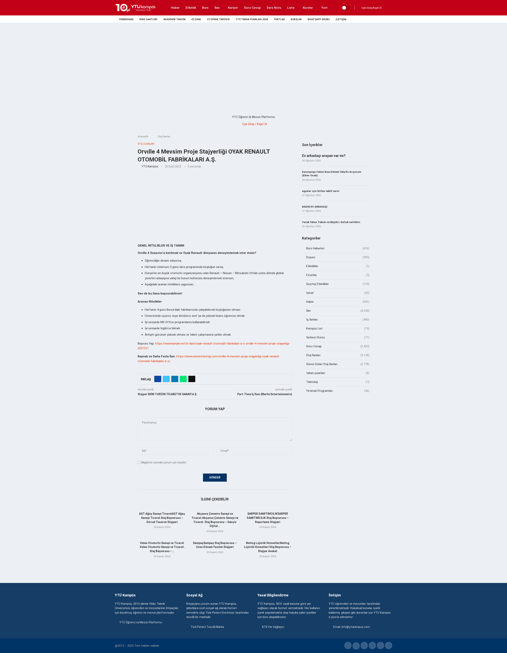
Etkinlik (191, 7)
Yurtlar (279, 19)
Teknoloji (337, 382)
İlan (217, 7)
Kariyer (233, 7)
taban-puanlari (337, 373)
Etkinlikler (337, 266)
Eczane (196, 19)
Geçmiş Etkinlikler (337, 284)
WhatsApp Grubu (319, 19)
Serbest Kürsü (337, 337)
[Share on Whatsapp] (183, 379)
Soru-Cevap (252, 7)
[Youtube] (381, 19)
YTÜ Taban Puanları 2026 (252, 19)
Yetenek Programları (337, 391)
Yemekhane (126, 19)
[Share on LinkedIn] (174, 379)
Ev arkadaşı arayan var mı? (324, 156)
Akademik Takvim (174, 19)
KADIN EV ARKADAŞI (314, 206)
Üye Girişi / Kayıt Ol (254, 124)
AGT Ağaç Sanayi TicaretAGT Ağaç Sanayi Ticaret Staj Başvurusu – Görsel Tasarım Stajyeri (162, 517)
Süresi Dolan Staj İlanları (337, 364)
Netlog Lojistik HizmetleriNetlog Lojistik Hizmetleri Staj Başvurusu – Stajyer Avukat (267, 547)
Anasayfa (143, 136)
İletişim (341, 19)
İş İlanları (337, 319)
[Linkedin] (377, 19)
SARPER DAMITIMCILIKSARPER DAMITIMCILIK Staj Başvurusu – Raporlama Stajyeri (268, 517)
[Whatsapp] (386, 19)
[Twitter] (368, 19)
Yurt (324, 7)
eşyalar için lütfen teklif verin (320, 191)
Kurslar (308, 7)
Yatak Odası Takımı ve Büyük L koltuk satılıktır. (331, 222)
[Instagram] (372, 19)
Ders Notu (274, 7)
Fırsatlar (337, 275)
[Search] (388, 7)
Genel (337, 293)
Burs (205, 7)
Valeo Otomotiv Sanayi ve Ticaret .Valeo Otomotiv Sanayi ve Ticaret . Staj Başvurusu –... (162, 547)
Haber (175, 7)
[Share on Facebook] (157, 379)
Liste (290, 7)
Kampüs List (337, 328)
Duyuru (337, 257)
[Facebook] (363, 19)
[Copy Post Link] (191, 379)
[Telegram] (391, 19)
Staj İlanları (164, 136)
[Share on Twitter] (166, 379)
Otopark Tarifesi (218, 19)
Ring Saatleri (148, 19)
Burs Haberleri (337, 248)
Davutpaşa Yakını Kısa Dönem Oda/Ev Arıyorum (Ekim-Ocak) (331, 173)
